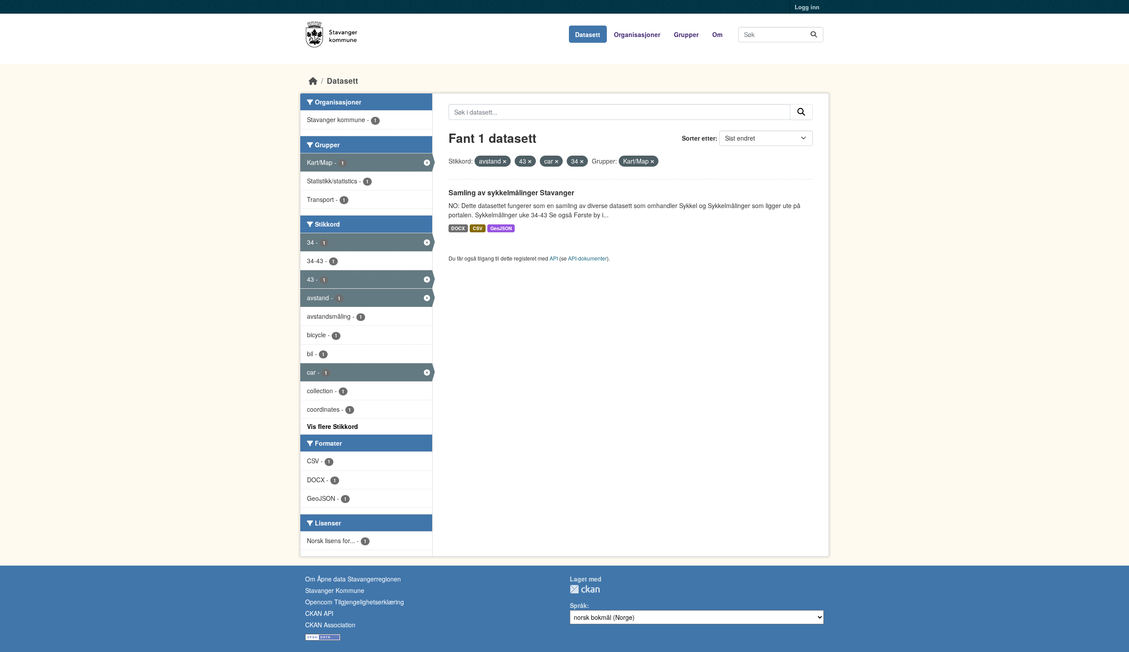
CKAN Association (330, 624)
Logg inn (807, 7)
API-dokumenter (587, 258)
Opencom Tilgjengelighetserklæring (354, 601)
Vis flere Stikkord (332, 426)
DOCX (458, 228)
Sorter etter (698, 138)
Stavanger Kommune (334, 590)
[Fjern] (504, 161)
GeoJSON (501, 228)
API (554, 258)
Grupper (686, 34)
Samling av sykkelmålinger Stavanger (511, 192)
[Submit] (813, 34)
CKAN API (319, 613)
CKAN (585, 589)
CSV (477, 228)
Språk (578, 605)
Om (717, 34)
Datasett (587, 34)
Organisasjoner (637, 34)
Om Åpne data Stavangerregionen (353, 578)
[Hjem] (313, 80)
